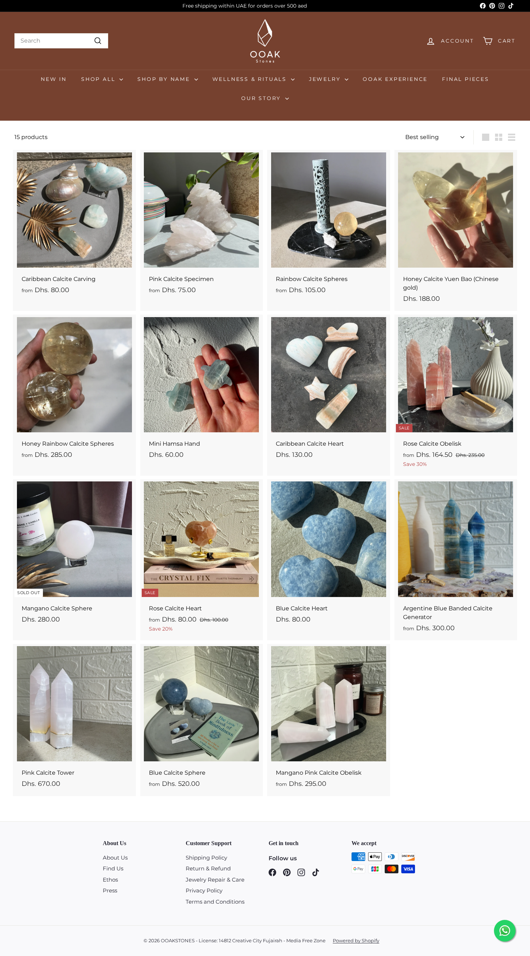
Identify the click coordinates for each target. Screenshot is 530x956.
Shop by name (164, 79)
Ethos (110, 879)
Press (110, 890)
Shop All (99, 79)
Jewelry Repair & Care (215, 879)
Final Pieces (465, 79)
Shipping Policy (206, 857)
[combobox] (61, 40)
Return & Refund (208, 868)
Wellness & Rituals (250, 79)
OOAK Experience (395, 79)
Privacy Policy (204, 890)
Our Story (262, 98)
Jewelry (326, 79)
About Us (115, 857)
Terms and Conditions (215, 901)
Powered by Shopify (356, 940)
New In (54, 79)
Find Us (113, 868)
